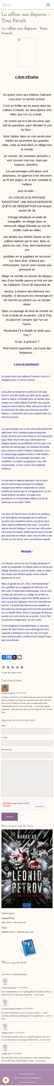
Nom (3, 725)
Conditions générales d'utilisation (27, 1078)
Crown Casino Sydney (12, 1008)
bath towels (7, 1033)
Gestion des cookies (27, 1082)
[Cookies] (6, 1080)
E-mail (4, 737)
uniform (6, 1054)
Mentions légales (27, 1074)
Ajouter (9, 816)
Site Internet (6, 749)
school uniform (9, 988)
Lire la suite (39, 995)
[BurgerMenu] (48, 4)
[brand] (7, 4)
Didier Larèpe (8, 693)
